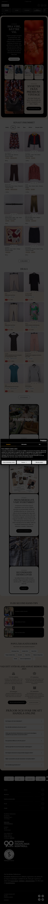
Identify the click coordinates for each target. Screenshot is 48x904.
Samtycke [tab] (8, 444)
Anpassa (23, 462)
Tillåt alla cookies (39, 462)
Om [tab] (39, 444)
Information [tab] (24, 444)
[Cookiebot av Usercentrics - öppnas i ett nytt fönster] (41, 441)
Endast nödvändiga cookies (9, 462)
